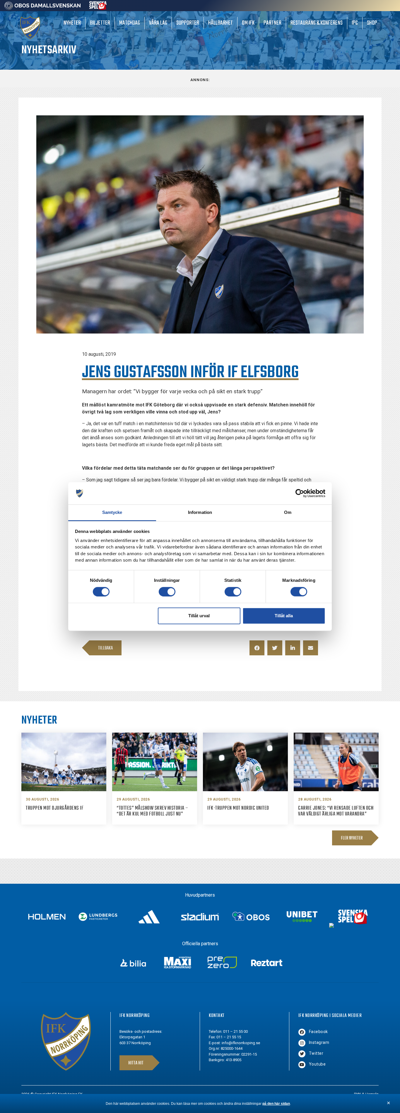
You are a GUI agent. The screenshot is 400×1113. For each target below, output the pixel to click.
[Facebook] (301, 1032)
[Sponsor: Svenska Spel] (98, 8)
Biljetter (100, 23)
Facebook (318, 1031)
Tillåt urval (199, 615)
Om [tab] (287, 512)
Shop (372, 23)
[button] (256, 647)
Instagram (319, 1042)
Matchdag (129, 23)
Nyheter (72, 23)
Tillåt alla (284, 615)
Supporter (187, 23)
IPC (355, 23)
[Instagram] (301, 1043)
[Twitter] (301, 1053)
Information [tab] (200, 512)
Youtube (317, 1064)
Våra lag (158, 23)
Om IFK (248, 23)
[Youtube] (301, 1064)
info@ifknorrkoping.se (241, 1043)
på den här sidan (276, 1104)
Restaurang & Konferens (316, 23)
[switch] (167, 591)
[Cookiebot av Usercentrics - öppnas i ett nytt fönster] (299, 493)
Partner (272, 23)
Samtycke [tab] (112, 512)
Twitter (316, 1053)
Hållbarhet (220, 23)
